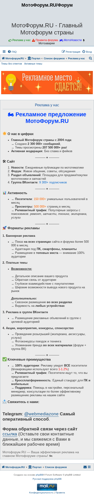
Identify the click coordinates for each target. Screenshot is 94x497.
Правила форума (47, 40)
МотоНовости (73, 40)
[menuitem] (12, 52)
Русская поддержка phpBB (47, 479)
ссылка (10, 434)
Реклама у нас (21, 40)
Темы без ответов (11, 63)
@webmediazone (41, 413)
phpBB (39, 475)
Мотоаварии (47, 43)
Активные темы (33, 63)
